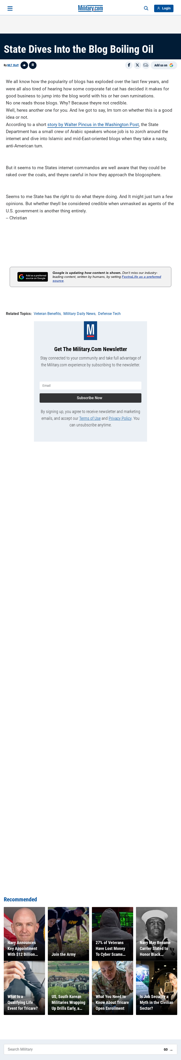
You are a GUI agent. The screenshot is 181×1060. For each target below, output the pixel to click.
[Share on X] (137, 65)
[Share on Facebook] (129, 65)
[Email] (146, 65)
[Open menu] (10, 8)
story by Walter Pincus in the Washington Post (93, 124)
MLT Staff (13, 65)
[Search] (146, 8)
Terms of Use (90, 418)
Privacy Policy (120, 418)
